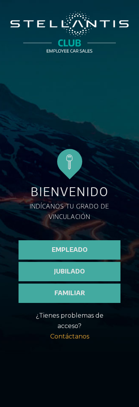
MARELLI (82, 366)
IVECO (48, 382)
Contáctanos (69, 336)
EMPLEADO (70, 249)
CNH (47, 366)
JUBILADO (69, 271)
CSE (82, 382)
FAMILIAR (69, 293)
